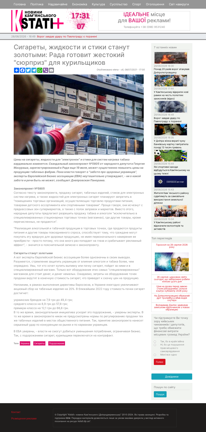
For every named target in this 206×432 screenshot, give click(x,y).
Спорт (136, 4)
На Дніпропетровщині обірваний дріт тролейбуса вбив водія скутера (172, 297)
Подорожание (56, 343)
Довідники (171, 376)
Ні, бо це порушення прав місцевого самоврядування (172, 348)
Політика (36, 4)
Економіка (79, 4)
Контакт (15, 412)
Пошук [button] (160, 394)
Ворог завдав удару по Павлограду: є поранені (67, 36)
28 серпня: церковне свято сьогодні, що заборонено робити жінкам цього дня (172, 279)
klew (68, 417)
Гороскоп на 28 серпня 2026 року (172, 245)
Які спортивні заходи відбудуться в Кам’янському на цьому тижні (172, 170)
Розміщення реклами (24, 418)
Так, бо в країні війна (172, 341)
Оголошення (155, 4)
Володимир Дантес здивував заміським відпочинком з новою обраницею (172, 307)
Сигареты (39, 343)
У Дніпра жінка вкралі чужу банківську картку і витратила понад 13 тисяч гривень (171, 144)
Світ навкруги (179, 4)
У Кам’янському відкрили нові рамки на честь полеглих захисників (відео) (171, 95)
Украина (25, 343)
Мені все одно (168, 354)
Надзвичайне (57, 4)
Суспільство (118, 4)
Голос (159, 362)
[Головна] (37, 20)
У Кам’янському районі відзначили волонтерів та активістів (168, 225)
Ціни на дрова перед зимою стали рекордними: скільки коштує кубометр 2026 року (171, 288)
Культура (98, 4)
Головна (20, 4)
